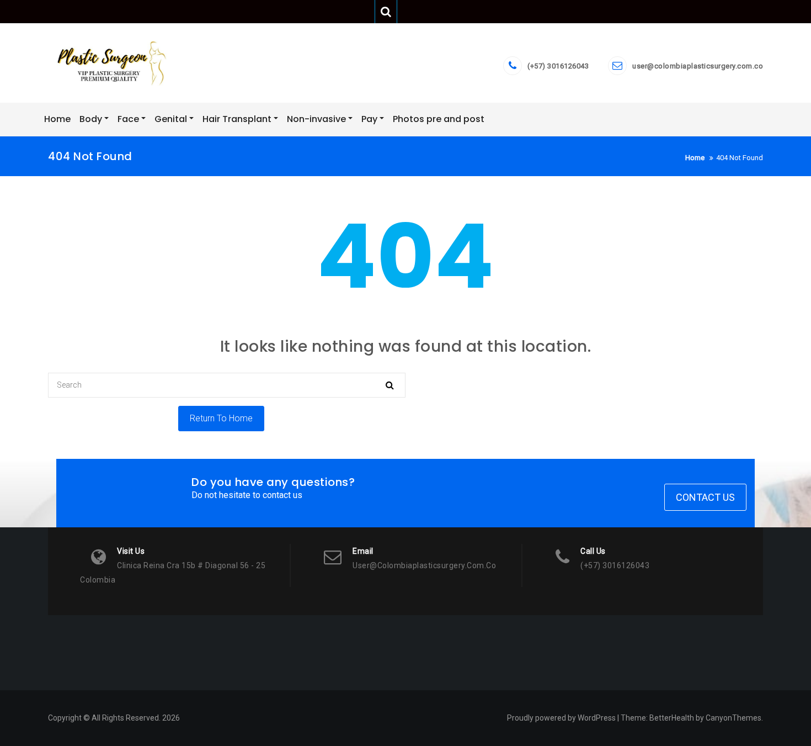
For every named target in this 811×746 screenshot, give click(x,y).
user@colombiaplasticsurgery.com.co (697, 66)
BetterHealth (671, 717)
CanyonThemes (733, 717)
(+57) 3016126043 (558, 66)
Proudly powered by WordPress (561, 717)
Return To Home (221, 418)
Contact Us (705, 497)
